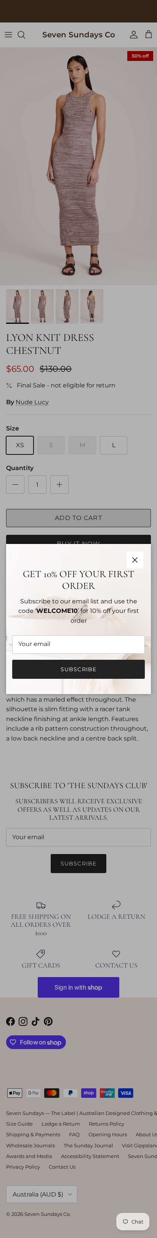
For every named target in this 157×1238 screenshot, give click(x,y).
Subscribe (78, 669)
